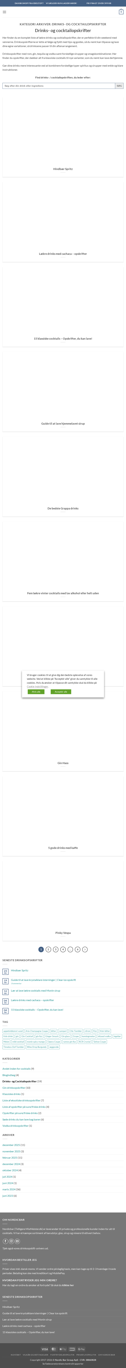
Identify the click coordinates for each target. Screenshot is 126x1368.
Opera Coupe (54, 1041)
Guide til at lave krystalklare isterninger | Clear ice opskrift (43, 979)
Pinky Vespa (63, 933)
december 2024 (11, 1163)
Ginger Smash (51, 1036)
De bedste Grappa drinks (63, 508)
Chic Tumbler (76, 1031)
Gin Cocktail (27, 1036)
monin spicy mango (36, 1041)
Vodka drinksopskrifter (15, 1125)
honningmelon (88, 1036)
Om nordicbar (106, 1355)
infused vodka (104, 1036)
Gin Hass (63, 763)
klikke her (68, 1285)
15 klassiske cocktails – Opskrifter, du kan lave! (63, 338)
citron (87, 1031)
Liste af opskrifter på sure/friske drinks (24, 1106)
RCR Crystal (84, 1041)
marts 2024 (8, 1189)
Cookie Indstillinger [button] (37, 686)
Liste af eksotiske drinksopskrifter (21, 1100)
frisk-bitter (105, 1031)
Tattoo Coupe (99, 1041)
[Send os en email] (17, 1241)
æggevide (54, 1047)
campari (63, 1031)
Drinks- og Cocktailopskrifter (19, 1081)
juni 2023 (7, 1195)
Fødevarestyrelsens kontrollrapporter (64, 1363)
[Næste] (85, 949)
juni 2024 (7, 1183)
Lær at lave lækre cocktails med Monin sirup (35, 990)
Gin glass (65, 1036)
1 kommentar (21, 983)
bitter (53, 1031)
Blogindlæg (8, 1075)
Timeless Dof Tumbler (13, 1047)
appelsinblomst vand (13, 1031)
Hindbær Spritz (63, 169)
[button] (4, 12)
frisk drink (8, 1036)
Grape (76, 1036)
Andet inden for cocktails (16, 1068)
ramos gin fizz (69, 1041)
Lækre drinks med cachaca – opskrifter (63, 253)
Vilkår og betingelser (35, 1355)
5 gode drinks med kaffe (63, 848)
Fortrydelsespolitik (62, 1355)
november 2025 (11, 1151)
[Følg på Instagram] (11, 1241)
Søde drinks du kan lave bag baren (21, 1119)
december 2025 (11, 1144)
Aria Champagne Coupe (37, 1031)
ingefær (117, 1036)
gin (17, 1036)
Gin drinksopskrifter (13, 1087)
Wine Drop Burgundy (37, 1047)
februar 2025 (9, 1157)
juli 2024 (7, 1176)
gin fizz (39, 1036)
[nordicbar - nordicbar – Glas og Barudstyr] (63, 12)
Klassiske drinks (11, 1093)
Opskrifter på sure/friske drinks (20, 1113)
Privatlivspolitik (86, 1355)
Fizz (95, 1031)
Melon (6, 1041)
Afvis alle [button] (36, 691)
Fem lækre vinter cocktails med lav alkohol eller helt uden (63, 593)
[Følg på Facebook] (5, 1241)
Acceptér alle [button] (61, 691)
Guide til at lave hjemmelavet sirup (63, 423)
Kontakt (16, 1355)
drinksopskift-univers (32, 1248)
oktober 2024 (10, 1170)
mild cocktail (18, 1041)
